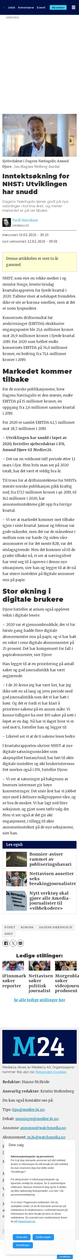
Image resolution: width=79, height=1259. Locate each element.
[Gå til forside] (4, 7)
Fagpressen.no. (27, 1221)
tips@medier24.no (28, 1110)
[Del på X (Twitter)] (13, 943)
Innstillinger (64, 1256)
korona (27, 927)
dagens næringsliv (56, 927)
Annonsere (26, 7)
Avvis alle (21, 1237)
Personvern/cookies (50, 1072)
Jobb (11, 7)
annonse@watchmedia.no (43, 1128)
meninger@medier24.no (37, 1119)
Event (41, 7)
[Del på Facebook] (5, 943)
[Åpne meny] (73, 7)
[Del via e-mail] (20, 943)
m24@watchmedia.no (45, 1137)
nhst (8, 934)
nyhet (9, 927)
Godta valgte (43, 1237)
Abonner (58, 7)
